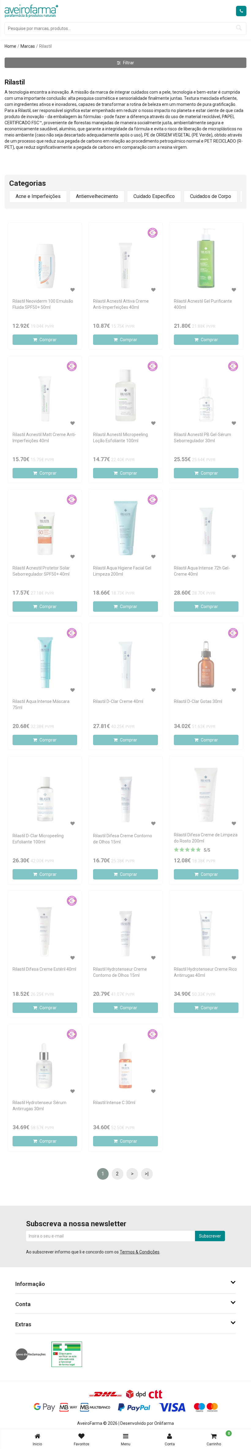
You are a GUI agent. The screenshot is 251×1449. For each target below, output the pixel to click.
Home (10, 46)
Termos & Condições (139, 1251)
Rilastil (45, 46)
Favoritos (81, 1444)
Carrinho (218, 1438)
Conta (170, 1444)
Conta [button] (23, 1304)
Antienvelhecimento (97, 196)
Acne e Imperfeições (38, 196)
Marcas (28, 46)
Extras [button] (23, 1324)
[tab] (125, 1284)
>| (147, 1174)
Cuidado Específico (154, 196)
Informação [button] (30, 1284)
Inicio (37, 1444)
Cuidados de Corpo (210, 196)
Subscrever (210, 1236)
